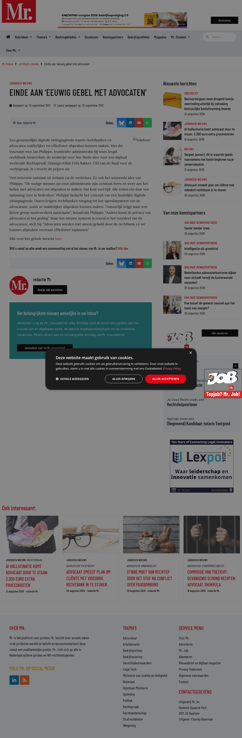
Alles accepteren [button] (165, 379)
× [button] (190, 352)
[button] (72, 379)
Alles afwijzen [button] (123, 379)
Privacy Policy (172, 368)
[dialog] (121, 369)
